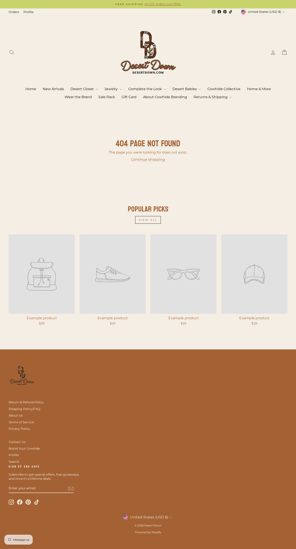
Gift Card (129, 97)
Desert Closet (82, 89)
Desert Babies (185, 89)
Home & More (259, 89)
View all (148, 220)
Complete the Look (145, 89)
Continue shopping (148, 159)
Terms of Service (21, 422)
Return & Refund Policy (26, 402)
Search (14, 461)
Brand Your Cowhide (24, 448)
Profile (28, 12)
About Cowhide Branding (165, 97)
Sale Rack (106, 97)
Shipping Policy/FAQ (24, 409)
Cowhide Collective (224, 89)
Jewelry (111, 89)
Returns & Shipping (211, 97)
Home (30, 89)
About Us (16, 415)
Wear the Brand (78, 97)
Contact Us (17, 442)
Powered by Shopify (148, 532)
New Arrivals (53, 89)
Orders (14, 12)
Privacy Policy (19, 428)
